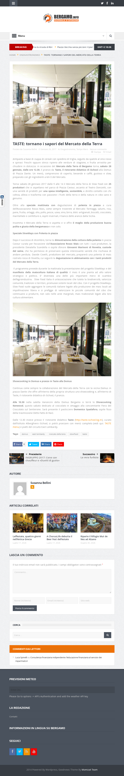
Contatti (13, 716)
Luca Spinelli (21, 657)
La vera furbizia (89, 457)
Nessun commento (98, 149)
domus (25, 434)
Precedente (35, 454)
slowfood (74, 434)
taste (85, 434)
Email (108, 152)
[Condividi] (2, 200)
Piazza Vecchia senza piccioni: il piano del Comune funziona (69, 47)
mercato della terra (57, 434)
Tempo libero (82, 149)
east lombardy (38, 434)
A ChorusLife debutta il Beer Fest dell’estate (59, 538)
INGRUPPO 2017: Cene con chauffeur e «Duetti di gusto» (43, 459)
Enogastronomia (68, 149)
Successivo (89, 454)
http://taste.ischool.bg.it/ (88, 419)
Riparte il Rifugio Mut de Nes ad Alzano (94, 538)
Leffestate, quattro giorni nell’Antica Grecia (27, 538)
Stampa (97, 152)
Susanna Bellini (30, 149)
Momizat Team (90, 769)
